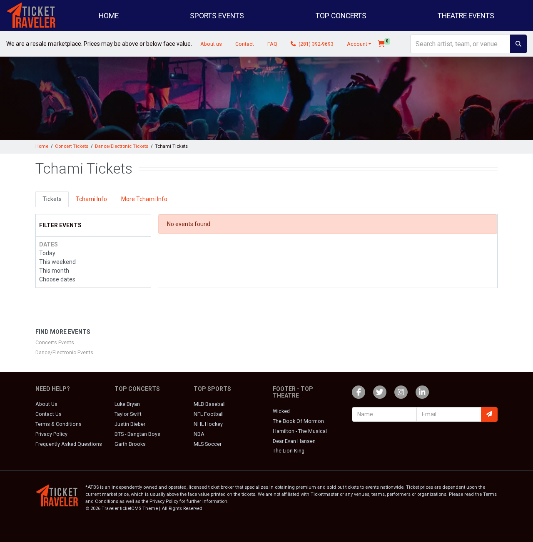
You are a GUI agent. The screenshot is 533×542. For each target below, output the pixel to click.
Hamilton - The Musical (300, 431)
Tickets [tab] (52, 199)
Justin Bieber (130, 424)
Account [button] (357, 44)
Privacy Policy (51, 434)
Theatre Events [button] (466, 16)
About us (211, 44)
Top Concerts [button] (341, 16)
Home (109, 16)
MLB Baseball (210, 404)
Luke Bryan (127, 404)
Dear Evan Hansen (294, 441)
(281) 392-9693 (315, 44)
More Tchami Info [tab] (144, 199)
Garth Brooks (130, 444)
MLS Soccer (208, 444)
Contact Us (48, 414)
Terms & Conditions (58, 424)
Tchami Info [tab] (91, 199)
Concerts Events (54, 343)
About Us (46, 404)
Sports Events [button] (217, 16)
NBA (199, 434)
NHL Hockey (208, 424)
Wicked (281, 411)
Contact (244, 44)
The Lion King (288, 451)
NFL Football (209, 414)
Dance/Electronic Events (64, 353)
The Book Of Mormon (298, 421)
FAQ (272, 44)
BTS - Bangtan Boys (137, 434)
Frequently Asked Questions (68, 444)
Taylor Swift (128, 414)
